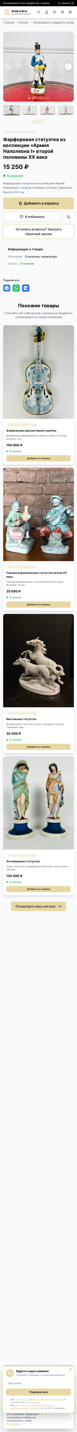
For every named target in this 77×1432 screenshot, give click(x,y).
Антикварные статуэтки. (23, 861)
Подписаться (38, 1392)
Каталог (23, 22)
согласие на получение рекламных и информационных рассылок (32, 1406)
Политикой (34, 1402)
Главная (8, 22)
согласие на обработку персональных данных (39, 1399)
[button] (68, 66)
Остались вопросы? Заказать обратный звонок (39, 231)
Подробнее (13, 1423)
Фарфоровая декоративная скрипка (31, 430)
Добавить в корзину (38, 458)
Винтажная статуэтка (21, 719)
